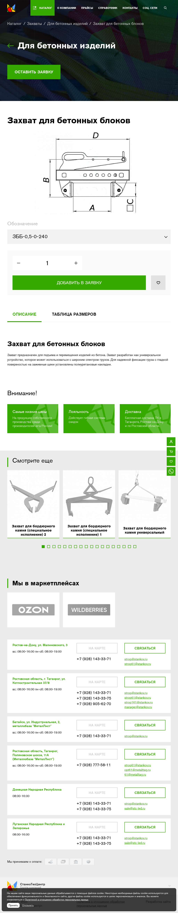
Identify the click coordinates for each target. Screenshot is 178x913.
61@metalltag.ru (135, 774)
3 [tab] (53, 546)
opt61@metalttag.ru (137, 770)
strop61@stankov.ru (137, 664)
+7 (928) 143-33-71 (93, 658)
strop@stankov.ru (135, 659)
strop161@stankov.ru (138, 702)
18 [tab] (134, 546)
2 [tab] (48, 546)
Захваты (34, 23)
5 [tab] (64, 546)
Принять (13, 905)
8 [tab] (80, 546)
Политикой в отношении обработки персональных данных (56, 899)
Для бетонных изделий (67, 23)
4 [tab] (59, 546)
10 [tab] (91, 546)
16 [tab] (124, 546)
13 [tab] (107, 546)
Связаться (145, 648)
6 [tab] (70, 546)
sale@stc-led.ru (134, 808)
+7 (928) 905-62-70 (93, 703)
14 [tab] (113, 546)
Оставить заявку (34, 72)
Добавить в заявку (79, 282)
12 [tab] (102, 546)
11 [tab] (97, 546)
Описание (24, 314)
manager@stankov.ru (138, 707)
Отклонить (28, 905)
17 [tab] (129, 546)
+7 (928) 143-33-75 (93, 698)
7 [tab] (75, 546)
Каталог (14, 23)
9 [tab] (86, 546)
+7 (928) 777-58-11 (93, 764)
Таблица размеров (74, 314)
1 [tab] (43, 546)
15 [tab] (118, 546)
